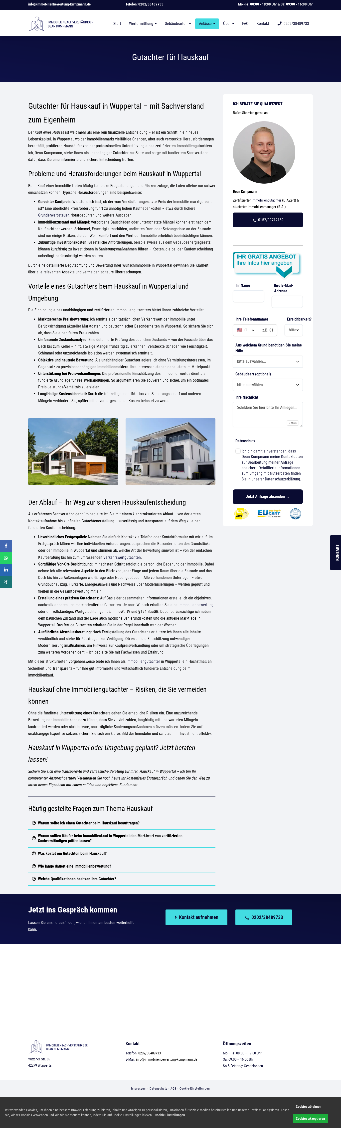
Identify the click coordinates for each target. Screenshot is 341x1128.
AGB (173, 1088)
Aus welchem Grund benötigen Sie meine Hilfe (268, 348)
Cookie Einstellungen (170, 1115)
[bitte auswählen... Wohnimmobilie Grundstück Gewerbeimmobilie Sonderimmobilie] (268, 385)
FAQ (245, 23)
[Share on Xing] (6, 582)
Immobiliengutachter (143, 661)
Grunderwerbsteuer (53, 215)
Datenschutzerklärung (282, 479)
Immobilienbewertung (195, 604)
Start (117, 23)
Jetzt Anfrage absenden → (268, 496)
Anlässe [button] (206, 23)
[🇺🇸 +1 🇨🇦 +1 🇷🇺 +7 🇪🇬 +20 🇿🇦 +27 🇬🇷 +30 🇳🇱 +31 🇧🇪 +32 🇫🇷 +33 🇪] (255, 330)
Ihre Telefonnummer (251, 319)
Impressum (139, 1088)
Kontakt (263, 23)
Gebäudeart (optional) (253, 374)
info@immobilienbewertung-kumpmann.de (59, 4)
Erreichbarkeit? (296, 319)
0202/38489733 (151, 4)
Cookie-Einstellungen (194, 1088)
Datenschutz (245, 441)
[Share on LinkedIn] (6, 570)
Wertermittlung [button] (141, 23)
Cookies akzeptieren (310, 1119)
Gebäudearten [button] (176, 23)
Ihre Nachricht (246, 397)
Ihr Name (242, 285)
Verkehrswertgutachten (122, 557)
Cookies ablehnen (308, 1107)
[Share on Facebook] (6, 546)
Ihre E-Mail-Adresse (283, 288)
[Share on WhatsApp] (6, 558)
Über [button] (227, 23)
